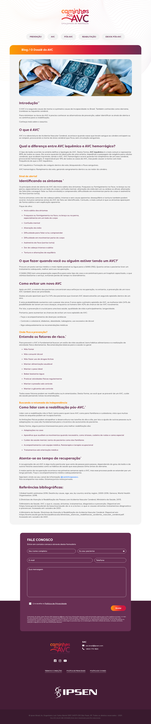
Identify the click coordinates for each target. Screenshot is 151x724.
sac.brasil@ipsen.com (94, 646)
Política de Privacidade (56, 603)
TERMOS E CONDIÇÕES (53, 671)
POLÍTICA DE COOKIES (98, 671)
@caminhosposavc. (70, 477)
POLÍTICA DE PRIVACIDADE (76, 671)
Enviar (118, 608)
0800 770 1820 (92, 649)
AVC (53, 36)
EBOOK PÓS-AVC (113, 36)
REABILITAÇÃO (89, 36)
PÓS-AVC (68, 36)
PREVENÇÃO (36, 36)
